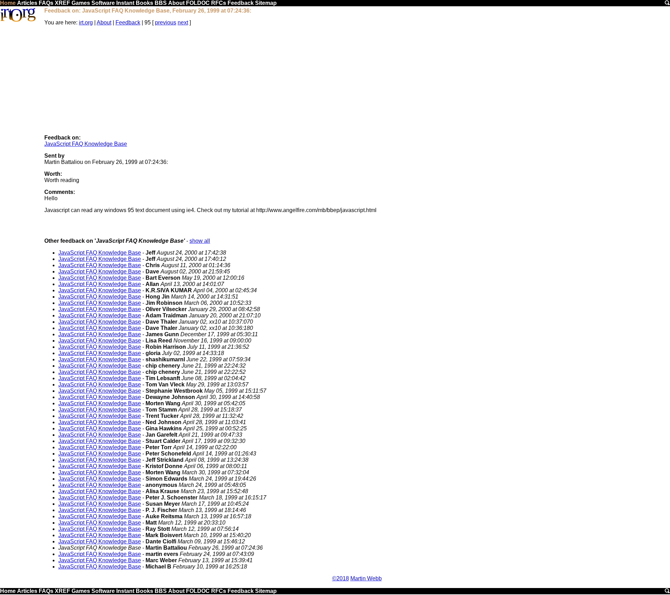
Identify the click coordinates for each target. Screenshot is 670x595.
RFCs (218, 3)
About (176, 3)
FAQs (46, 3)
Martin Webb (366, 578)
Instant (125, 3)
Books (144, 3)
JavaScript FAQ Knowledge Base (85, 144)
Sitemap (266, 3)
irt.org (86, 22)
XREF (62, 3)
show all (199, 241)
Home (8, 3)
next (183, 22)
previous (165, 22)
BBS (161, 3)
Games (81, 3)
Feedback (241, 3)
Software (103, 3)
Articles (27, 3)
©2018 (340, 578)
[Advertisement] (357, 80)
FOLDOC (198, 3)
